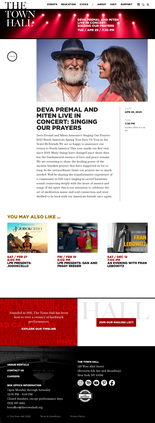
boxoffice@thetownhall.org (25, 407)
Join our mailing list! (116, 322)
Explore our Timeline (38, 328)
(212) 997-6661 (16, 403)
